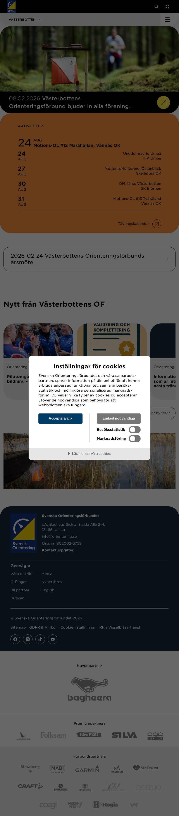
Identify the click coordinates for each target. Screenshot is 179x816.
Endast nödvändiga (118, 418)
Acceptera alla (60, 418)
